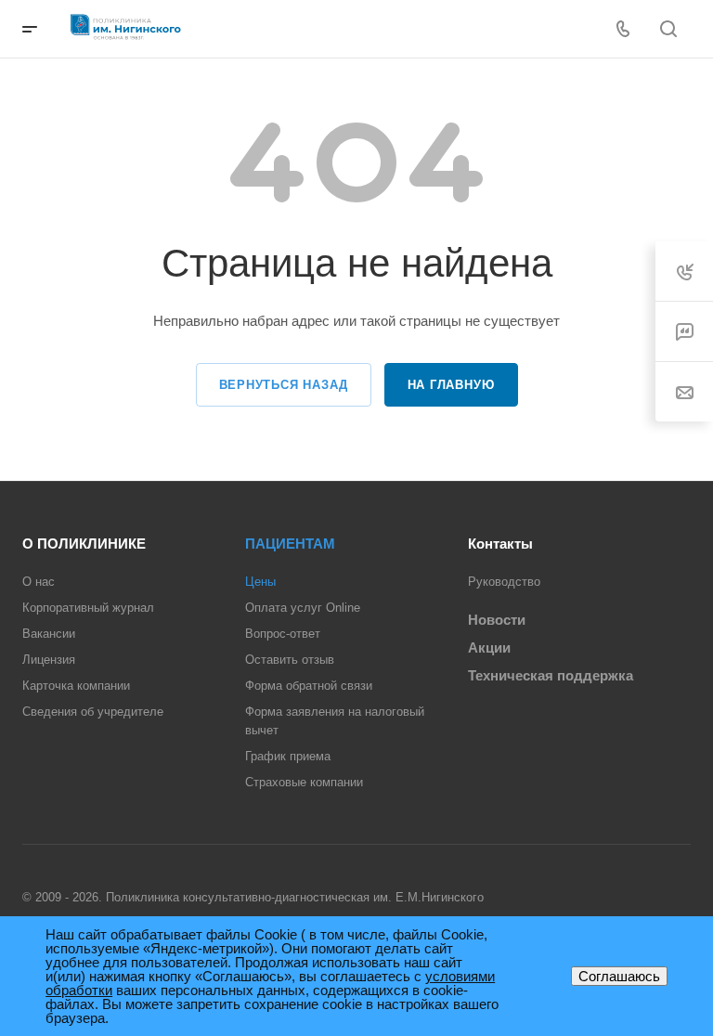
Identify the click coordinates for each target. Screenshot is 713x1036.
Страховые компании (304, 782)
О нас (38, 582)
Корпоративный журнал (88, 608)
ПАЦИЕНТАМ (290, 543)
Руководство (504, 582)
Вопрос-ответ (282, 634)
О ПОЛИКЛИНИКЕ (84, 543)
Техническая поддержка (550, 675)
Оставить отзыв (289, 660)
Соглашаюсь (619, 976)
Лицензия (48, 660)
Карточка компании (76, 686)
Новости (496, 620)
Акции (489, 647)
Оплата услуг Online (302, 608)
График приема (288, 756)
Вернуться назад (283, 385)
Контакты (500, 543)
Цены (260, 582)
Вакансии (48, 634)
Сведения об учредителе (92, 712)
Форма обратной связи (308, 686)
